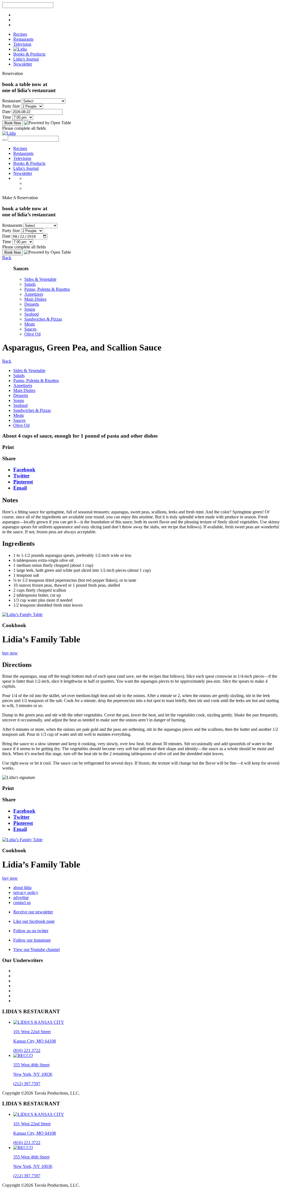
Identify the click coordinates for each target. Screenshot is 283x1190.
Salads (30, 284)
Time (6, 117)
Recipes (20, 34)
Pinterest (23, 482)
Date (6, 111)
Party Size (11, 106)
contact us (22, 902)
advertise (21, 897)
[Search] (4, 140)
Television (22, 44)
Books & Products (29, 54)
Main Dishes (35, 299)
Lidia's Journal (26, 59)
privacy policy (25, 892)
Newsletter (22, 64)
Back (6, 257)
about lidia (22, 887)
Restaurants (23, 39)
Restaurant (11, 100)
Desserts (31, 304)
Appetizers (33, 294)
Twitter (21, 476)
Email (20, 488)
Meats (29, 324)
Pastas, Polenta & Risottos (47, 289)
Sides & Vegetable (40, 279)
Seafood (31, 314)
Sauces (30, 329)
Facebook (24, 469)
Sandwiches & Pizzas (43, 319)
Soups (29, 309)
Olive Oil (32, 334)
